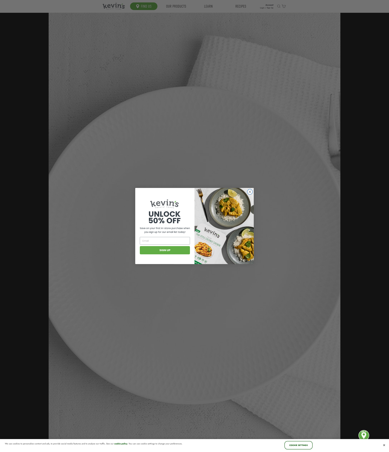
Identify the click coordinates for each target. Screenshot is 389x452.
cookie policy (120, 443)
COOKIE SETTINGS (298, 445)
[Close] (384, 445)
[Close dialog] (250, 191)
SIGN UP (164, 250)
